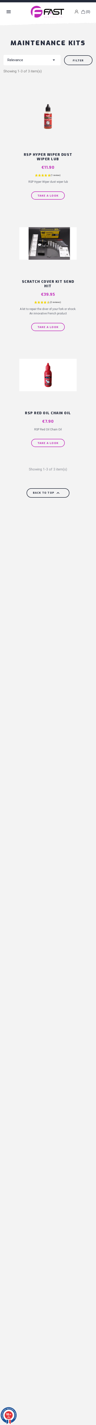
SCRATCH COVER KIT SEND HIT (48, 283)
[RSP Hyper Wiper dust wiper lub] (48, 120)
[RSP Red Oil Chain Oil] (48, 378)
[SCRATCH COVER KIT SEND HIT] (48, 247)
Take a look (48, 195)
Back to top (47, 493)
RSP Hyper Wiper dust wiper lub (48, 156)
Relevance (32, 60)
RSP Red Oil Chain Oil (48, 413)
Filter (78, 60)
